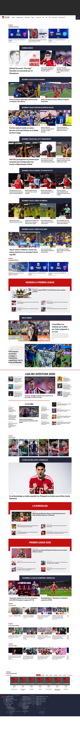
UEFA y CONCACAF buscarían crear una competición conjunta (63, 410)
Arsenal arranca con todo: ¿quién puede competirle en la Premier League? (14, 657)
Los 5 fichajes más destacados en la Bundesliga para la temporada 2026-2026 (27, 533)
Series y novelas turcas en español (42, 696)
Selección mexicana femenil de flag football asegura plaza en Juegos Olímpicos (64, 423)
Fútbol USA (38, 17)
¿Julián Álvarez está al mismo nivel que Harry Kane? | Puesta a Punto (57, 526)
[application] (40, 385)
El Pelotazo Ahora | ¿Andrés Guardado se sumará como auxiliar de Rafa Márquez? (44, 637)
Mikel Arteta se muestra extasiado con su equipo (26, 562)
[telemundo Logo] (3, 697)
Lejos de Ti (24, 704)
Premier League (19, 17)
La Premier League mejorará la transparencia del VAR (57, 308)
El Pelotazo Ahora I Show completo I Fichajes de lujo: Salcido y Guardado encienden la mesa (58, 637)
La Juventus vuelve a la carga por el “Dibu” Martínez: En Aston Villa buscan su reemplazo (57, 563)
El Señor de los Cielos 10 (26, 703)
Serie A (32, 17)
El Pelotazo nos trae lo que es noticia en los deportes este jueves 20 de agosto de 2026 (57, 617)
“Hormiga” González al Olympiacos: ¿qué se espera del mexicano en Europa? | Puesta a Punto (58, 657)
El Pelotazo (54, 17)
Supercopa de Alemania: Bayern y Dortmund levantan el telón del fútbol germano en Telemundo (27, 526)
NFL (43, 17)
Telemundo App (38, 704)
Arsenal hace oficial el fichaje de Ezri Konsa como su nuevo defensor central (49, 551)
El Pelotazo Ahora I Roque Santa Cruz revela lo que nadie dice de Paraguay (29, 637)
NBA (46, 17)
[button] (40, 385)
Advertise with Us (25, 696)
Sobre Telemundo (8, 704)
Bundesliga (27, 17)
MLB (49, 17)
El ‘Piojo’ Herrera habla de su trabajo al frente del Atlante (28, 616)
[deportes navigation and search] (78, 17)
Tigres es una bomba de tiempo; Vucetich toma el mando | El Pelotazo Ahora (44, 617)
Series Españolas (39, 703)
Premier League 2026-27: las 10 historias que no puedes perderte (48, 290)
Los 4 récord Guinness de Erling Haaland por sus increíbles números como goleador (26, 569)
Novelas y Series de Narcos (41, 701)
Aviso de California (9, 701)
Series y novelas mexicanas (41, 699)
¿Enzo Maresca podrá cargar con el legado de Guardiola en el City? (27, 309)
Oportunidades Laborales (26, 699)
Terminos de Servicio (9, 703)
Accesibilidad (8, 706)
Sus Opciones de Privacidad (12, 699)
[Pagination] (49, 606)
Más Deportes (62, 17)
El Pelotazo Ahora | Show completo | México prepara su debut (15, 636)
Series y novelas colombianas (41, 698)
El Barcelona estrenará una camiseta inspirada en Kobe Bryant (64, 404)
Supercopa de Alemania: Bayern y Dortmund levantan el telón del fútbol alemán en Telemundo (48, 514)
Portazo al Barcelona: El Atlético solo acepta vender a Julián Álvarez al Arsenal (64, 417)
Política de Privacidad (10, 698)
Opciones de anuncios (9, 696)
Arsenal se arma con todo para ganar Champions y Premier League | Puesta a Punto (43, 657)
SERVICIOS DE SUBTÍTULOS (26, 698)
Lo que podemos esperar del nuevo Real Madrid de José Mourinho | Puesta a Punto (28, 657)
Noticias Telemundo (25, 706)
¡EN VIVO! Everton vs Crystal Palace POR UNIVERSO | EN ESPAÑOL (16, 273)
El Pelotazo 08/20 (14, 615)
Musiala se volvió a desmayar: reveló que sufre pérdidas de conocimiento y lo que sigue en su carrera (57, 533)
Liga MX (13, 17)
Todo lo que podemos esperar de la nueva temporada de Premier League (28, 303)
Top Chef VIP (24, 701)
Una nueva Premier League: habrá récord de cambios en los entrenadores (57, 303)
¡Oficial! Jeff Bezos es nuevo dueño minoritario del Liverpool (56, 569)
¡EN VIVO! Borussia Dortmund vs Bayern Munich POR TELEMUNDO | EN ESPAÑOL (37, 40)
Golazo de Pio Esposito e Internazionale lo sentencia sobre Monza (28, 408)
